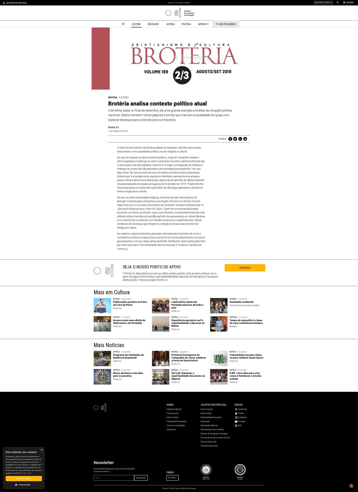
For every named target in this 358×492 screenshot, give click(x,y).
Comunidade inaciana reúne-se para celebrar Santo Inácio (246, 356)
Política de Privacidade (176, 421)
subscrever (141, 477)
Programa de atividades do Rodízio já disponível (128, 356)
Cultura (136, 24)
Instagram (242, 417)
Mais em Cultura (112, 292)
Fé (123, 24)
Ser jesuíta (205, 421)
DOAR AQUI (245, 267)
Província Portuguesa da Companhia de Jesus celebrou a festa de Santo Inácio (188, 357)
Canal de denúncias (209, 446)
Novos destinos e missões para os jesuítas (128, 374)
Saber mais (26, 473)
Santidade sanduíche (242, 302)
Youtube (241, 421)
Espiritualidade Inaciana (211, 417)
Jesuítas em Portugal (16, 3)
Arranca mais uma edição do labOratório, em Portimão (129, 321)
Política (186, 24)
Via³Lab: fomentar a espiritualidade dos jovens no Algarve (188, 376)
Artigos (202, 24)
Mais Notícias (109, 345)
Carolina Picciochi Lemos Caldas (244, 305)
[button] (24, 484)
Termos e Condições (176, 425)
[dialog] (24, 468)
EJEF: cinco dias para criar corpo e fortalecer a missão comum (245, 376)
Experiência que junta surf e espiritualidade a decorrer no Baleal (188, 323)
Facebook (242, 409)
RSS (240, 425)
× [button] (42, 450)
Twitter (241, 413)
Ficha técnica (172, 413)
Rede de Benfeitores (209, 425)
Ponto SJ (113, 127)
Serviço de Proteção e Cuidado (214, 433)
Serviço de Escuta (208, 442)
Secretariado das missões (212, 429)
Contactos (171, 429)
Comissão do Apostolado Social (215, 438)
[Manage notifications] (351, 486)
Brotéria (233, 326)
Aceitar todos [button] (24, 478)
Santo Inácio (206, 413)
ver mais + (172, 477)
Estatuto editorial (174, 409)
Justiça (170, 24)
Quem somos (207, 409)
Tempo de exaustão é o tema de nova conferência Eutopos (246, 321)
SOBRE (170, 404)
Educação (153, 24)
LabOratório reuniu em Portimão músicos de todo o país (187, 305)
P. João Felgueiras (226, 24)
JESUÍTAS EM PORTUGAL (214, 404)
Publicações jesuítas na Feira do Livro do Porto (130, 303)
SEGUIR (238, 404)
